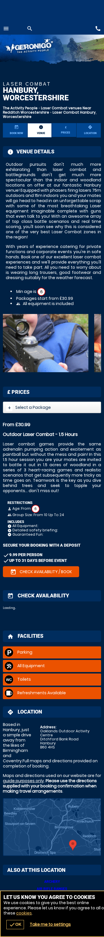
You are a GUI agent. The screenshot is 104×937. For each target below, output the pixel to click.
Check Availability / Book (41, 572)
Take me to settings (50, 924)
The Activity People (20, 108)
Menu (6, 28)
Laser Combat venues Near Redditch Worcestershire (47, 110)
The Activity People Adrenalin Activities (35, 46)
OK (15, 924)
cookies (24, 913)
